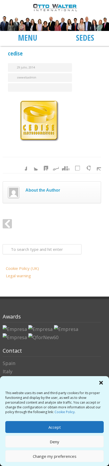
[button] (101, 382)
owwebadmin (26, 77)
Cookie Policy (64, 412)
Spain (9, 363)
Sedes (85, 37)
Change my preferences (54, 456)
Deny (54, 441)
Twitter (32, 165)
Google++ (85, 165)
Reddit (53, 165)
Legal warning (18, 275)
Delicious (74, 165)
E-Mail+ (95, 165)
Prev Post (7, 223)
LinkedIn (43, 165)
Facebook (21, 165)
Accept (54, 427)
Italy (7, 371)
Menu (27, 37)
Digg (64, 165)
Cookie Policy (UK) (22, 268)
